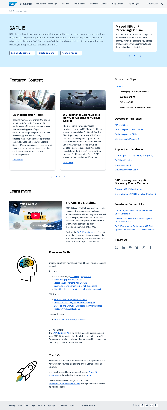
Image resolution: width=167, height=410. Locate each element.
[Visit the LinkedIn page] (123, 247)
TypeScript (86, 276)
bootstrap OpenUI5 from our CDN (64, 384)
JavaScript (74, 276)
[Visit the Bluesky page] (137, 247)
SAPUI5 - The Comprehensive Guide (70, 299)
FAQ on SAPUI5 (126, 102)
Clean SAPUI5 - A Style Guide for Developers (74, 303)
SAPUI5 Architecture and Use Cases (135, 107)
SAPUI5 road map (85, 232)
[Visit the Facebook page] (150, 247)
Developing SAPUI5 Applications (134, 92)
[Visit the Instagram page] (117, 247)
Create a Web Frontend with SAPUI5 (70, 283)
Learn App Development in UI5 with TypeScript (75, 286)
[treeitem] (137, 86)
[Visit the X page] (144, 247)
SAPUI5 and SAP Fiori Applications (70, 319)
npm (89, 375)
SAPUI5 (120, 86)
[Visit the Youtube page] (130, 247)
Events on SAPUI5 (127, 97)
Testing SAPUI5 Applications (67, 309)
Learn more (18, 160)
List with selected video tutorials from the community (78, 289)
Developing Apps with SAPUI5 (68, 280)
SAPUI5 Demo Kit (61, 333)
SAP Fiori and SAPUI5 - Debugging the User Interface (78, 306)
